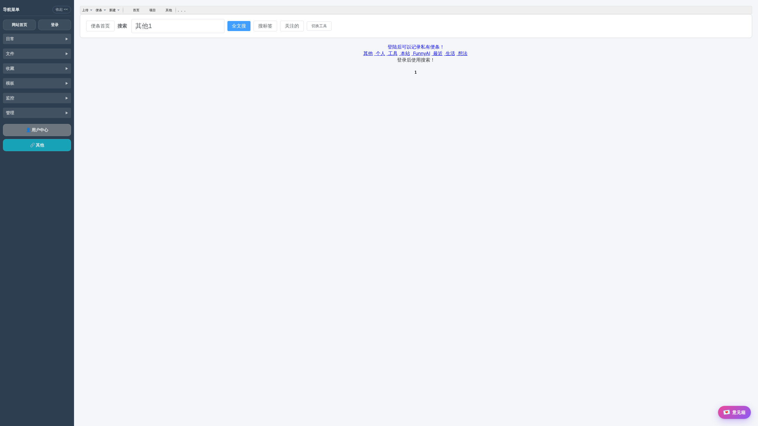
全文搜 (239, 26)
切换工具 (319, 26)
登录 (55, 24)
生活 (449, 53)
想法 (462, 53)
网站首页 (19, 24)
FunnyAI (421, 53)
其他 (368, 53)
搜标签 (265, 26)
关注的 (292, 26)
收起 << (62, 9)
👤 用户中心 (37, 129)
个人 (379, 53)
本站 (404, 53)
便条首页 (100, 26)
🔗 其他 (37, 144)
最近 (437, 53)
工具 (392, 53)
